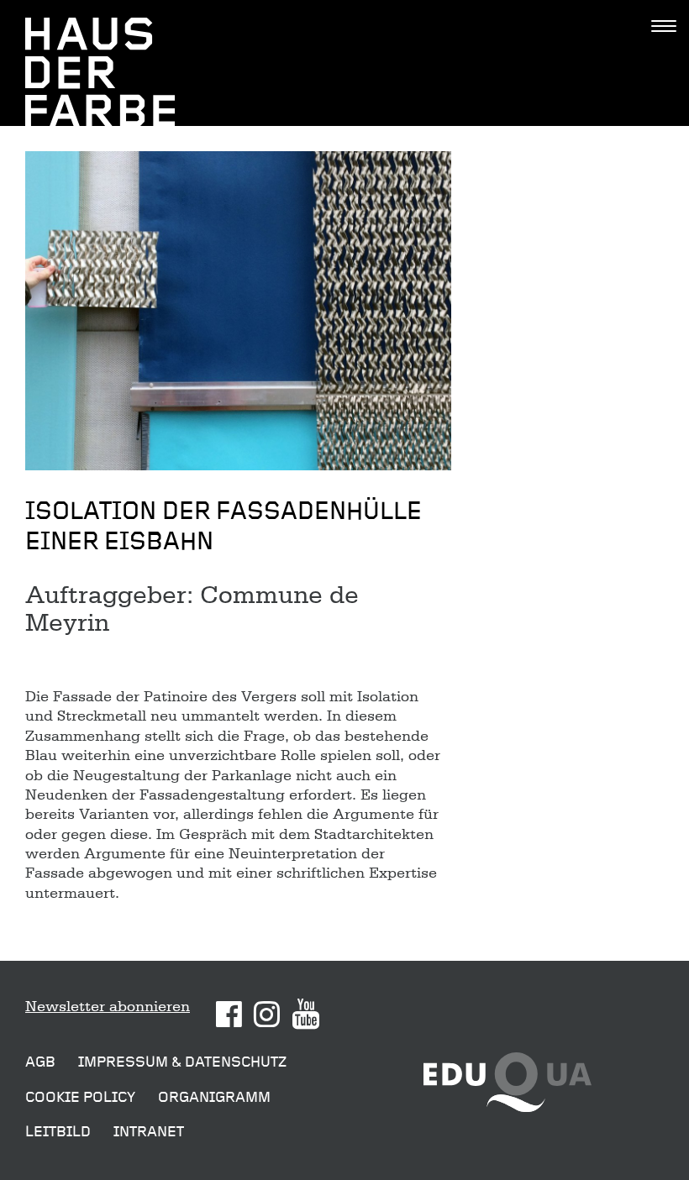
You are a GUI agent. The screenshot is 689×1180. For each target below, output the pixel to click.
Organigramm (214, 1097)
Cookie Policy (80, 1097)
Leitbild (58, 1131)
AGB (40, 1062)
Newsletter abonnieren (107, 1006)
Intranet (148, 1131)
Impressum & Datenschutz (182, 1062)
